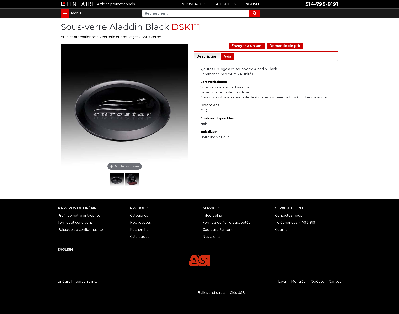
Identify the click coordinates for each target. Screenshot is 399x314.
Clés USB (237, 293)
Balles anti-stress (211, 293)
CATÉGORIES (225, 4)
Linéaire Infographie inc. (77, 281)
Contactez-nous (288, 215)
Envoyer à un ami (247, 46)
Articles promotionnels (79, 37)
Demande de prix (285, 46)
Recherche (139, 230)
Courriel (282, 230)
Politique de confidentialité (80, 230)
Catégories (139, 215)
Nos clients (211, 237)
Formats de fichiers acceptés (226, 222)
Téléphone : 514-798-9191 (295, 222)
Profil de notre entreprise (79, 215)
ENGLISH (251, 4)
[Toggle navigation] (65, 13)
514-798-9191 (321, 4)
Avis (227, 56)
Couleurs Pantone (218, 230)
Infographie (212, 215)
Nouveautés (140, 222)
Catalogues (139, 237)
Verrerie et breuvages (120, 37)
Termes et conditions (75, 222)
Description (207, 56)
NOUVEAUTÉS (194, 4)
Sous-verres (151, 37)
